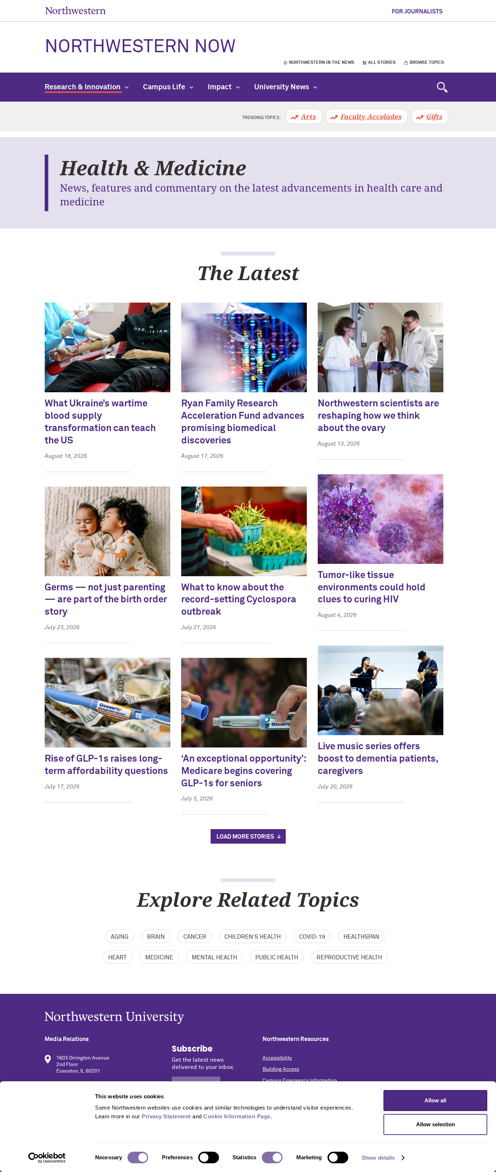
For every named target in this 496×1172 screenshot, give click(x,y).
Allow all (435, 1100)
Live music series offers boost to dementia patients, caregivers (378, 759)
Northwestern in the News (321, 63)
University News (282, 87)
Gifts (434, 116)
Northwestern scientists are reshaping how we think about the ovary (378, 416)
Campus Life (165, 87)
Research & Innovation (83, 87)
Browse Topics (427, 63)
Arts (308, 116)
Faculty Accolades (371, 116)
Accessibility (277, 1058)
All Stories (382, 63)
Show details (378, 1158)
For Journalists (417, 12)
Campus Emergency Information (300, 1080)
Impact (220, 87)
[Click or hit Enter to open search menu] (442, 87)
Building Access (281, 1069)
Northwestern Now (140, 47)
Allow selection (435, 1124)
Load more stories (245, 837)
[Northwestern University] (248, 1017)
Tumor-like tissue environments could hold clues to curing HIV (372, 588)
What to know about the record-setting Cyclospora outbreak (238, 600)
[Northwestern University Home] (75, 10)
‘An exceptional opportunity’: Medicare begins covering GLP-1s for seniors (243, 771)
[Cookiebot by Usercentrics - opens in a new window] (47, 1157)
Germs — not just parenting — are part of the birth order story (106, 600)
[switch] (208, 1157)
